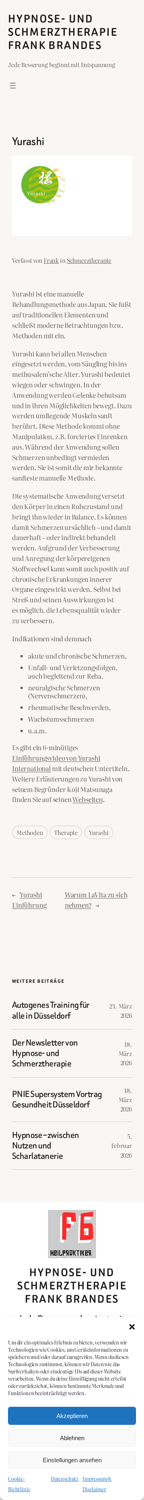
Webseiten (87, 799)
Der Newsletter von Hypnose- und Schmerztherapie (45, 1053)
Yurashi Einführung (29, 900)
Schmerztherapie (89, 260)
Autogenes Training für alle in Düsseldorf (51, 1010)
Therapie (66, 832)
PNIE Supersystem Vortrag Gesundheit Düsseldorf (57, 1099)
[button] (132, 1327)
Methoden (29, 832)
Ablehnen (72, 1438)
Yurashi (99, 832)
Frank (51, 260)
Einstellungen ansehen (72, 1460)
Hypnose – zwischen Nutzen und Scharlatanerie (45, 1146)
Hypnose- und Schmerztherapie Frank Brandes (63, 32)
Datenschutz (64, 1478)
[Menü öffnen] (13, 85)
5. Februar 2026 (121, 1145)
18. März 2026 (125, 1053)
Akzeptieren (72, 1415)
